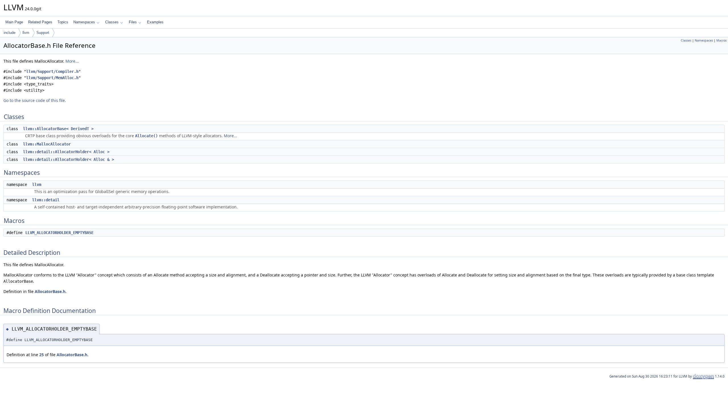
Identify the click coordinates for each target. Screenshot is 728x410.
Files (133, 22)
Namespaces (84, 22)
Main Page (14, 22)
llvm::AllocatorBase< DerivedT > (58, 128)
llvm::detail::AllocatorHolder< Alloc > (66, 151)
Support (42, 32)
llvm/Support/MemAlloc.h (52, 77)
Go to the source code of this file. (34, 100)
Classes (112, 22)
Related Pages (40, 22)
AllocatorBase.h (50, 291)
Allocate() (146, 136)
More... (72, 61)
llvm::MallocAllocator (47, 144)
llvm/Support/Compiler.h (52, 71)
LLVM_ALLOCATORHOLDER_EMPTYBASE (59, 232)
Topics (62, 22)
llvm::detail (45, 200)
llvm (25, 32)
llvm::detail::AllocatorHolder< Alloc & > (68, 159)
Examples (155, 22)
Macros (721, 40)
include (9, 32)
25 (41, 354)
